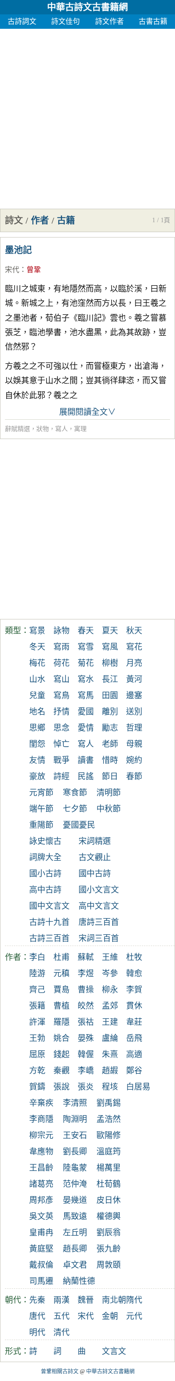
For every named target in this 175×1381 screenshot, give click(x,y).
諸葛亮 (41, 1183)
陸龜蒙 (75, 1167)
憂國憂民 (79, 825)
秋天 (134, 630)
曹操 (86, 989)
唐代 (37, 1316)
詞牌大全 (45, 857)
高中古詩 (45, 889)
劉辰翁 (108, 1232)
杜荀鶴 (108, 1183)
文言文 (114, 1351)
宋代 (12, 270)
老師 (110, 744)
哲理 (134, 727)
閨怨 (37, 744)
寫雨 (61, 646)
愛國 (86, 711)
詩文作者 (109, 21)
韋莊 (134, 1022)
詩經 (61, 776)
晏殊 (86, 1038)
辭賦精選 (17, 429)
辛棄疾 (41, 1103)
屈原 (37, 1054)
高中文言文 (99, 905)
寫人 (61, 429)
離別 (110, 711)
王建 (110, 1022)
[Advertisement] (87, 116)
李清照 (75, 1103)
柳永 (110, 989)
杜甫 (61, 957)
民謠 (86, 776)
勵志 (110, 727)
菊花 (86, 663)
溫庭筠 (108, 1151)
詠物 (61, 630)
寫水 (86, 679)
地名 (37, 711)
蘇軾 (86, 957)
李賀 (134, 989)
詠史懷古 (45, 841)
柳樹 (110, 663)
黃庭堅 (41, 1248)
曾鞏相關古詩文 (60, 1371)
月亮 (134, 663)
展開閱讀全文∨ (87, 412)
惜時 (110, 760)
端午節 (41, 808)
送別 (134, 711)
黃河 (134, 679)
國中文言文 (49, 905)
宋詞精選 (95, 841)
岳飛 (134, 1038)
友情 (37, 760)
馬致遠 (75, 1216)
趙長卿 (75, 1248)
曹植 (61, 1005)
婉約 (134, 760)
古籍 (66, 220)
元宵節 (41, 792)
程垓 (110, 1086)
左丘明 (75, 1232)
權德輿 (108, 1216)
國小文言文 (99, 889)
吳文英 (41, 1216)
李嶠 (86, 1070)
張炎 (86, 1086)
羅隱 (61, 1022)
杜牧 (134, 957)
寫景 (37, 630)
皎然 (86, 1005)
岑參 (110, 973)
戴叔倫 (41, 1264)
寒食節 (75, 792)
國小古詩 (45, 873)
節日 (110, 776)
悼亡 (61, 744)
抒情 (61, 711)
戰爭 (61, 760)
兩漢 (61, 1300)
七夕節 (75, 808)
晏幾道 (75, 1200)
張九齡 (108, 1248)
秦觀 (61, 1070)
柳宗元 (41, 1135)
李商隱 (41, 1119)
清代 (61, 1332)
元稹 (61, 973)
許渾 (37, 1022)
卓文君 (75, 1264)
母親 (134, 744)
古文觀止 (95, 857)
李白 (37, 957)
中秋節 (108, 808)
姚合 (61, 1038)
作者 (40, 220)
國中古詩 (95, 873)
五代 (61, 1316)
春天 (86, 630)
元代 (134, 1316)
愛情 (86, 727)
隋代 (134, 1300)
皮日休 (108, 1200)
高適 (134, 1054)
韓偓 (86, 1054)
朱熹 (110, 1054)
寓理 (80, 429)
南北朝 (114, 1300)
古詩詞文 (22, 21)
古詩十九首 (49, 922)
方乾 (37, 1070)
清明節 (108, 792)
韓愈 (134, 973)
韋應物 (41, 1151)
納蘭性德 (79, 1281)
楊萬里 (108, 1167)
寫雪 (86, 646)
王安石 (75, 1135)
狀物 (42, 429)
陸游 (37, 973)
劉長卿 (75, 1151)
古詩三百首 (49, 938)
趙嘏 (110, 1070)
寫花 (134, 646)
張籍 (37, 1005)
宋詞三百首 (99, 938)
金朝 (110, 1316)
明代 (37, 1332)
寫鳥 (61, 695)
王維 (110, 957)
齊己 (37, 989)
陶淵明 (75, 1119)
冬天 (37, 646)
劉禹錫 (108, 1103)
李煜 (86, 973)
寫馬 (86, 695)
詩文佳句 (65, 21)
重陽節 (41, 825)
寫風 (110, 646)
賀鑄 (37, 1086)
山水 (37, 679)
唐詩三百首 (99, 922)
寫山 (61, 679)
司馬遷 (41, 1281)
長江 (110, 679)
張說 (61, 1086)
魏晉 (86, 1300)
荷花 (61, 663)
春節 (134, 776)
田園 (110, 695)
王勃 (37, 1038)
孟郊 (110, 1005)
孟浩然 (108, 1119)
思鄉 (37, 727)
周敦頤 (108, 1264)
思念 (61, 727)
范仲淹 (75, 1183)
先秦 (37, 1300)
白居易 (138, 1086)
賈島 (61, 989)
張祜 (86, 1022)
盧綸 (110, 1038)
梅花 (37, 663)
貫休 (134, 1005)
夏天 (110, 630)
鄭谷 (134, 1070)
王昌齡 (41, 1167)
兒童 (37, 695)
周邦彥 (41, 1200)
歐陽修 (108, 1135)
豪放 (37, 776)
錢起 (61, 1054)
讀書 (86, 760)
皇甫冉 (41, 1232)
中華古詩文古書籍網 (87, 7)
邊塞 (134, 695)
